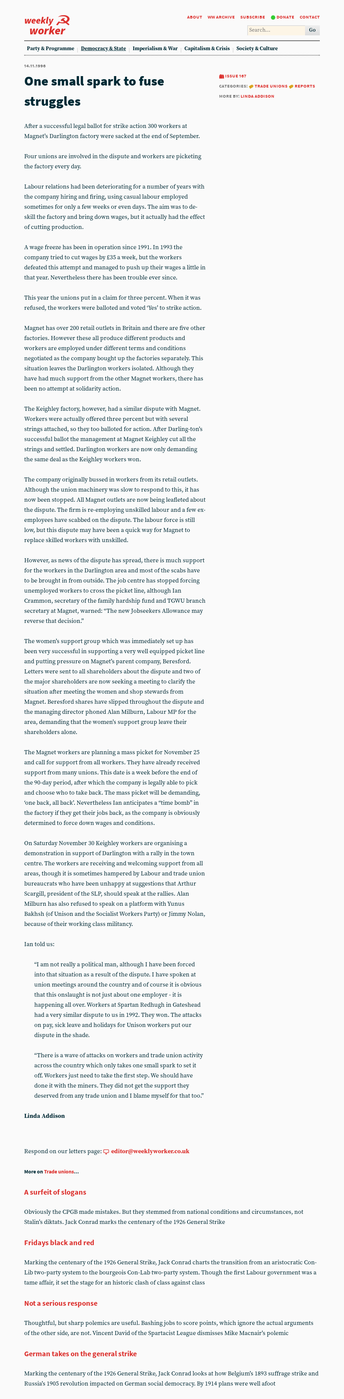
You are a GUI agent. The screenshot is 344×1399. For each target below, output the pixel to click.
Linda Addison (257, 96)
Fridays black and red (59, 1242)
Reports (305, 85)
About (194, 16)
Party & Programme (50, 48)
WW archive (221, 16)
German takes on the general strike (80, 1353)
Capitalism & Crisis (207, 48)
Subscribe (252, 16)
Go (312, 30)
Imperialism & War (155, 48)
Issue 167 (235, 75)
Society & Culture (257, 48)
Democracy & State (103, 48)
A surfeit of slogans (55, 1192)
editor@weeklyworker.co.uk (150, 1151)
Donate (285, 16)
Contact (310, 16)
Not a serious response (60, 1303)
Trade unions (271, 85)
